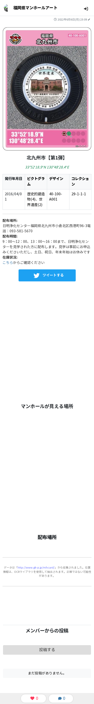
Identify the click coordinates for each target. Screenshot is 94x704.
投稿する (47, 649)
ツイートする (53, 275)
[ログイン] (86, 9)
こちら (8, 263)
